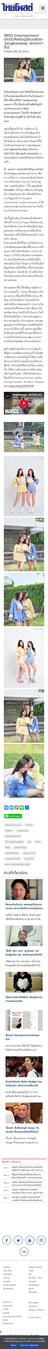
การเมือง (6, 1267)
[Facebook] (7, 1240)
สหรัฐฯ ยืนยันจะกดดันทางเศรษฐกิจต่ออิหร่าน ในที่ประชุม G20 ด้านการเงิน (27, 1169)
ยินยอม (13, 1345)
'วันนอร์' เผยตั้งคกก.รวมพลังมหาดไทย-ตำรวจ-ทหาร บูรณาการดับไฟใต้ (28, 1191)
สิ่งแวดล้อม (33, 1292)
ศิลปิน (8, 847)
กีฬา (30, 1274)
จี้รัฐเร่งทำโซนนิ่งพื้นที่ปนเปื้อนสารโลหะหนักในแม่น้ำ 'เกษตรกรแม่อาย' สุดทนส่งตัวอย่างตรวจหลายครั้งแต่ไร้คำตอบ (27, 1176)
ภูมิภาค (31, 1288)
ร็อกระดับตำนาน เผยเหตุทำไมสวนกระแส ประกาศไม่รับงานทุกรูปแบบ (24, 906)
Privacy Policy (35, 1317)
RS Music (9, 830)
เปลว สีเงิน (7, 1270)
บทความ (6, 1278)
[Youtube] (30, 1240)
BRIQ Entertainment (13, 825)
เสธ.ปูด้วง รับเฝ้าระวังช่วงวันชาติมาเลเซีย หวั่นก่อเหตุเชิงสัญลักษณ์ (27, 1199)
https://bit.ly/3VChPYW (21, 385)
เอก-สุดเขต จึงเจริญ (13, 859)
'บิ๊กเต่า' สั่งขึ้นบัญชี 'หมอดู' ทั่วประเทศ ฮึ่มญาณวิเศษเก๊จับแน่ (22, 1130)
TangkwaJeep (22, 830)
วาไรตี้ (31, 1270)
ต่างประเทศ (7, 1302)
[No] (45, 1342)
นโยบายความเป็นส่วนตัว (29, 1345)
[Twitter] (18, 1240)
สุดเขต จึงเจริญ (20, 847)
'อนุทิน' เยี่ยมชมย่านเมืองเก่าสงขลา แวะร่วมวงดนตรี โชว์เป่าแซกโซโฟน (27, 1184)
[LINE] (24, 1252)
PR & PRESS (34, 1302)
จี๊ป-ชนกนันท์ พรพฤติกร (14, 842)
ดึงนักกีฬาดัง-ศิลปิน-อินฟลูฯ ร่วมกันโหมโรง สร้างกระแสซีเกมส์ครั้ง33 (24, 1085)
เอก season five (29, 853)
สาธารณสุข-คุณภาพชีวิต (12, 1316)
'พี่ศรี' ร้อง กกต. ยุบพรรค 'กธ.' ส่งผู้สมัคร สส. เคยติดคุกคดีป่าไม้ (24, 953)
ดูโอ (29, 842)
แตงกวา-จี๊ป (29, 859)
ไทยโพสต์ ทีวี (8, 1323)
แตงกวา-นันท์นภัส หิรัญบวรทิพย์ (18, 864)
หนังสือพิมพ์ (8, 1288)
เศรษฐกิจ (6, 1281)
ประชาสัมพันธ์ (34, 1285)
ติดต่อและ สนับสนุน (36, 1310)
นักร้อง (37, 842)
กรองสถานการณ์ (35, 1267)
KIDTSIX (29, 825)
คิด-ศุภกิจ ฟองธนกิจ (13, 836)
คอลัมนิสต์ (7, 1274)
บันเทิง (5, 1320)
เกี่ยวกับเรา (33, 1306)
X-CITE (5, 1309)
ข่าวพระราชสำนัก (9, 1285)
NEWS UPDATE (11, 1162)
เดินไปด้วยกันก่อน (12, 853)
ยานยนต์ (6, 1313)
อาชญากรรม (7, 1305)
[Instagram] (41, 1240)
